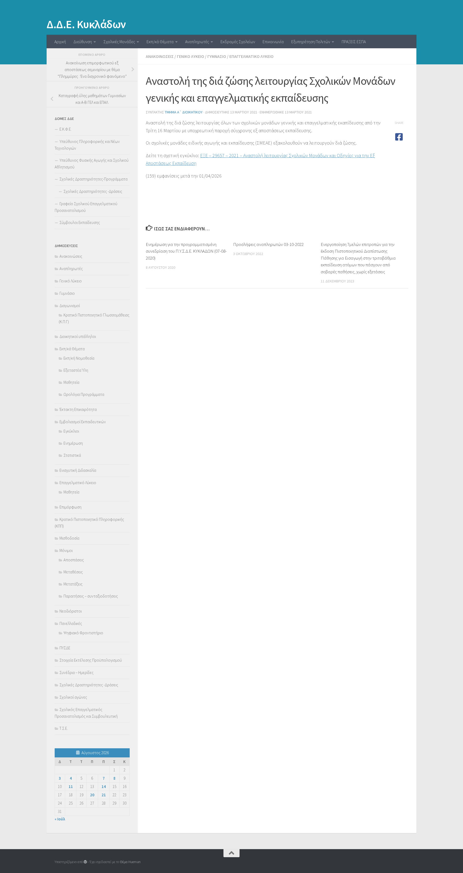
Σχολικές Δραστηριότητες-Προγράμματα (93, 179)
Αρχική (60, 41)
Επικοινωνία (273, 41)
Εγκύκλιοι (71, 431)
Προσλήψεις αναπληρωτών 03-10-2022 (268, 244)
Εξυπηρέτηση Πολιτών (310, 41)
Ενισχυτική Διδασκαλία (77, 470)
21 (104, 794)
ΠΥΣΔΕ (64, 647)
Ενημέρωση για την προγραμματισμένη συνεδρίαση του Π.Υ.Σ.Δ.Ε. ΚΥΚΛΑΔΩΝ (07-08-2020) (186, 251)
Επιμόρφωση (70, 507)
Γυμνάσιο (216, 56)
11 (71, 786)
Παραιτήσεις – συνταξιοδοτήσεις (91, 596)
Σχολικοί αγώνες (73, 697)
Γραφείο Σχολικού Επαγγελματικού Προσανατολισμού (86, 207)
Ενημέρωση (73, 443)
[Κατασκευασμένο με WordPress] (85, 862)
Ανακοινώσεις (160, 56)
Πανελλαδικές (70, 623)
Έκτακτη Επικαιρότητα (78, 409)
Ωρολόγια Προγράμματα (84, 394)
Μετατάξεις (73, 584)
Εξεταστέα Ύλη (76, 370)
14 (104, 786)
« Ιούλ (60, 819)
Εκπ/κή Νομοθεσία (79, 358)
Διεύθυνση (82, 41)
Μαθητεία (71, 382)
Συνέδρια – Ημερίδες (76, 672)
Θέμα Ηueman (130, 862)
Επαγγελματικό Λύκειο (251, 56)
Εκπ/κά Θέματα (160, 41)
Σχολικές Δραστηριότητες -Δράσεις (93, 191)
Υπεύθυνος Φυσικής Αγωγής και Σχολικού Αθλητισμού (92, 164)
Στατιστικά (72, 455)
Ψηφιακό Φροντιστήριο (83, 632)
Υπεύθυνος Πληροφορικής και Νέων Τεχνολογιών (87, 145)
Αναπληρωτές (197, 41)
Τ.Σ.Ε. (63, 728)
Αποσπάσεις (74, 559)
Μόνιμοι (66, 550)
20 (92, 794)
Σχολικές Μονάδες (119, 41)
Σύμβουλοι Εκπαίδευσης (79, 222)
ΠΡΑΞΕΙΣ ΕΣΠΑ (354, 41)
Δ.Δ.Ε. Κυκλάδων (86, 24)
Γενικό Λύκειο (190, 56)
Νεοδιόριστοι (70, 611)
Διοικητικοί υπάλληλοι (77, 336)
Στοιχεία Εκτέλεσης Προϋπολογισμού (90, 660)
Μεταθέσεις (73, 571)
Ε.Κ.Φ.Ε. (65, 129)
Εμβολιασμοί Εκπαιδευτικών (82, 421)
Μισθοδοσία (69, 538)
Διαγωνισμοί (69, 305)
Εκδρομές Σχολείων (238, 41)
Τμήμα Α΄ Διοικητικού (184, 112)
